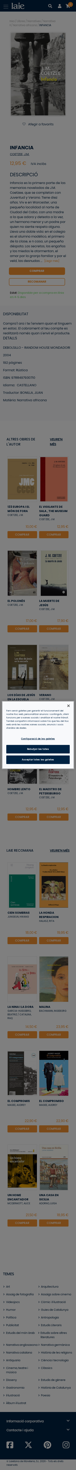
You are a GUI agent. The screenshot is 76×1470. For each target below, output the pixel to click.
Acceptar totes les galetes (38, 760)
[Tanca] (68, 705)
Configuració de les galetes (38, 739)
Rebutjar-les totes (38, 749)
